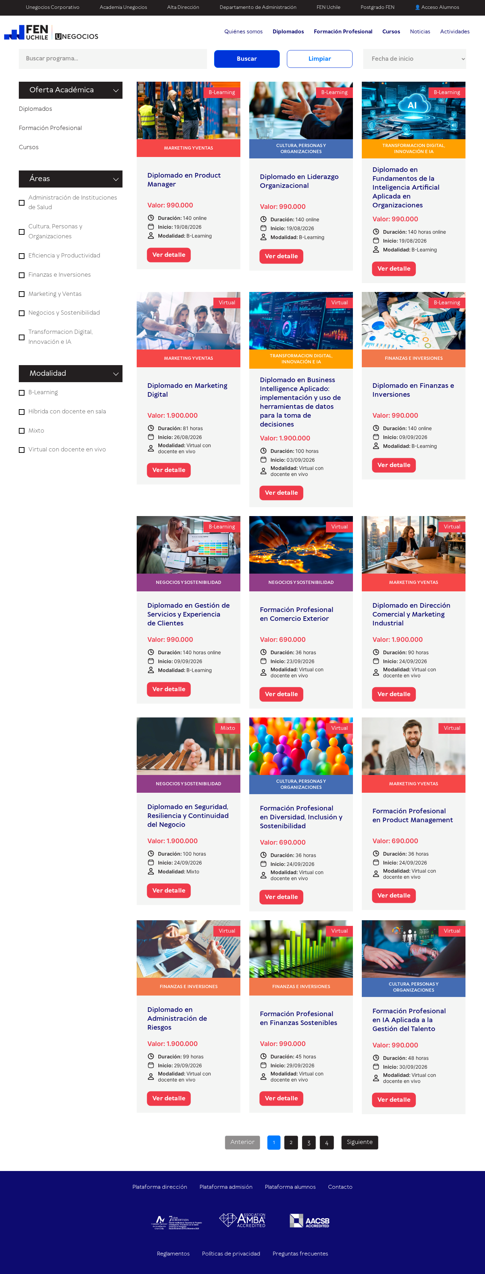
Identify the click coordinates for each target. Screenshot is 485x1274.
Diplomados (35, 109)
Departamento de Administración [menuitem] (258, 7)
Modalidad (47, 374)
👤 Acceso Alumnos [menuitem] (437, 7)
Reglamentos (173, 1254)
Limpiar (320, 59)
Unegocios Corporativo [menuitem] (53, 7)
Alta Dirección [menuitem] (183, 7)
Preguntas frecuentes (300, 1254)
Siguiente (360, 1142)
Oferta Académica (61, 90)
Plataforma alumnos (290, 1187)
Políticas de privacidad (231, 1254)
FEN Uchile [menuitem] (328, 7)
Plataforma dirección (159, 1187)
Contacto (340, 1187)
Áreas (39, 179)
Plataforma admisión (226, 1187)
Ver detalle (168, 255)
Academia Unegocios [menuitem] (123, 7)
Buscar (247, 59)
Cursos (29, 147)
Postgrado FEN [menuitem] (377, 7)
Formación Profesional (50, 128)
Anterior (242, 1142)
